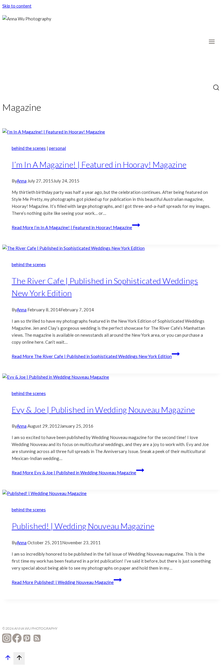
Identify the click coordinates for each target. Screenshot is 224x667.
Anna (22, 180)
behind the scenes (29, 148)
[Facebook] (17, 639)
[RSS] (37, 639)
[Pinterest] (26, 639)
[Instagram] (6, 639)
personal (57, 148)
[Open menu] (214, 41)
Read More (72, 227)
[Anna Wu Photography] (31, 44)
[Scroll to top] (7, 659)
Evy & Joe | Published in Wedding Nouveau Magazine (103, 410)
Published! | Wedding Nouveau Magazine (83, 526)
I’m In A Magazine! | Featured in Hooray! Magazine (99, 164)
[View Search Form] (216, 88)
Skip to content (17, 5)
